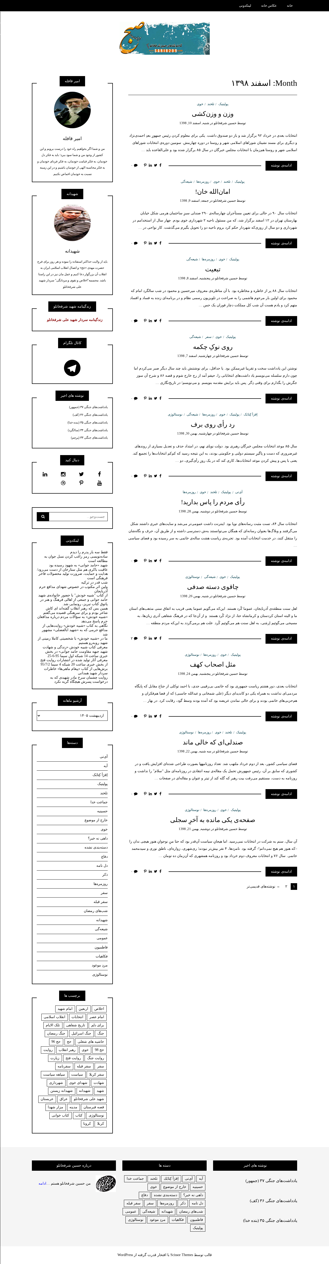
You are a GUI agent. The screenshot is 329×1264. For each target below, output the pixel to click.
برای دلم (97, 1025)
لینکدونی (245, 5)
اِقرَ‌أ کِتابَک (251, 414)
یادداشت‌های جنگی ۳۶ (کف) (90, 415)
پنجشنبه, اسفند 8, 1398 (194, 278)
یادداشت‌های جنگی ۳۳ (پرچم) (89, 437)
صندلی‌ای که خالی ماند (213, 742)
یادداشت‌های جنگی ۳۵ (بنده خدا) (88, 422)
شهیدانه (102, 920)
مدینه (73, 1107)
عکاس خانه (269, 5)
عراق (64, 1099)
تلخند (210, 104)
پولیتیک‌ (223, 104)
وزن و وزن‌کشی (213, 113)
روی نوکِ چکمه (213, 346)
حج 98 (99, 1050)
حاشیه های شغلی (91, 1042)
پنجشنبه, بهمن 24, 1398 (194, 674)
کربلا (100, 1123)
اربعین (83, 1009)
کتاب (79, 1115)
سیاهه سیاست (54, 1074)
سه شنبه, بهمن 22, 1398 (194, 751)
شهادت (99, 1083)
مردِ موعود (100, 965)
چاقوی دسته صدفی (213, 586)
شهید (100, 1091)
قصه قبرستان (94, 1107)
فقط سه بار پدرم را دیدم (89, 552)
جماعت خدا (99, 802)
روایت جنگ (95, 1058)
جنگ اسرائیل (81, 1033)
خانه (290, 5)
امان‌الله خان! (212, 191)
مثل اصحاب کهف (213, 664)
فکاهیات (102, 956)
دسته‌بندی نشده (96, 847)
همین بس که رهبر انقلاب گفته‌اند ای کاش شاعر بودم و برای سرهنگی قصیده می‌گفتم (75, 610)
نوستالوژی (175, 414)
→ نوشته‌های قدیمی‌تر (263, 886)
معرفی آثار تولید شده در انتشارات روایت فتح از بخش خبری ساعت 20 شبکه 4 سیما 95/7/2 (74, 662)
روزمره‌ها (202, 181)
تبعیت (213, 269)
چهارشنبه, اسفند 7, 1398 (194, 356)
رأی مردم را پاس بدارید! (213, 502)
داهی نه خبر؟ (98, 838)
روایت (48, 1050)
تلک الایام (53, 1025)
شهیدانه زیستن (61, 1091)
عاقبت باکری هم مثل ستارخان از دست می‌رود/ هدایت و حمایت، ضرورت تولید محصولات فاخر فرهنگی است (72, 574)
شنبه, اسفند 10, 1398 (194, 123)
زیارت (54, 1058)
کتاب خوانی (60, 1115)
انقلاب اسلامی (54, 1017)
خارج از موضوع (96, 820)
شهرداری (56, 1083)
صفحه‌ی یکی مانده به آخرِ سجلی (212, 819)
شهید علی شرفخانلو (89, 1099)
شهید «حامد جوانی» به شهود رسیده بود (78, 565)
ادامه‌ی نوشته (281, 165)
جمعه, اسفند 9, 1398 (194, 200)
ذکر (105, 875)
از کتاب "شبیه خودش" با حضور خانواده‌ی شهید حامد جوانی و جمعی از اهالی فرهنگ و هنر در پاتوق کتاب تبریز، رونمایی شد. (73, 599)
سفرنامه (64, 1066)
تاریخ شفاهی (75, 1025)
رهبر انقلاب (67, 1050)
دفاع (104, 857)
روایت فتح (73, 1058)
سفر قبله (101, 902)
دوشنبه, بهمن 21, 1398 (194, 829)
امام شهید (65, 1009)
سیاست (77, 1074)
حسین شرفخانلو (225, 123)
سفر (208, 337)
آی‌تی (239, 492)
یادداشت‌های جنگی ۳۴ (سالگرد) (88, 430)
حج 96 (56, 1042)
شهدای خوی (78, 1083)
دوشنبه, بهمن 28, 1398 (194, 511)
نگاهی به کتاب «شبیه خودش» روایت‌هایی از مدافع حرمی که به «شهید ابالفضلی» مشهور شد (75, 630)
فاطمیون (101, 947)
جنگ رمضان (56, 1033)
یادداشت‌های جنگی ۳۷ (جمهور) (88, 407)
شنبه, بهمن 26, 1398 (194, 596)
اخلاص (99, 1009)
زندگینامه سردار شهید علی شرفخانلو (75, 320)
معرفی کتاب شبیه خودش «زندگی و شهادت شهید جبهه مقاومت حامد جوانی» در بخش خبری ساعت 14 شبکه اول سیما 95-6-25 (75, 651)
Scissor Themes (181, 1255)
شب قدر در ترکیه (94, 582)
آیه (106, 766)
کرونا (87, 1123)
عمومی (102, 938)
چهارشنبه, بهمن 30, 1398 (194, 433)
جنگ (100, 1033)
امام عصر (96, 1017)
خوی (200, 104)
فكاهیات (178, 1220)
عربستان (47, 1099)
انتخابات (77, 1017)
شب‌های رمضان (96, 911)
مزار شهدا (55, 1107)
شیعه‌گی (186, 181)
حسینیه (102, 811)
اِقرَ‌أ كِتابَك (171, 1178)
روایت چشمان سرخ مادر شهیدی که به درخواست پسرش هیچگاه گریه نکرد (79, 680)
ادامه (42, 1183)
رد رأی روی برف (213, 424)
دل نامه (102, 866)
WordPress (125, 1255)
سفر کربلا (96, 1074)
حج (69, 1042)
